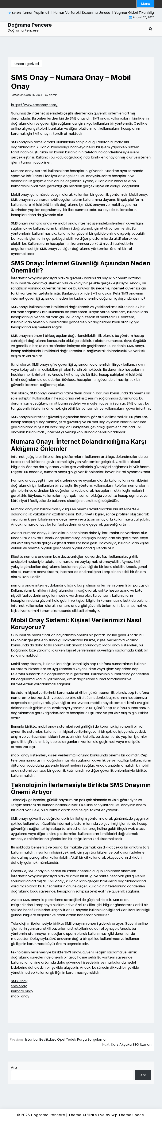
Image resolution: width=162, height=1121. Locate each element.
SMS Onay (19, 981)
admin (53, 95)
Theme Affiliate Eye (87, 1115)
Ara (14, 1067)
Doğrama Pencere (30, 25)
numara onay (22, 991)
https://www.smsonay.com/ (34, 104)
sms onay (19, 986)
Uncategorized (26, 63)
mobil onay (20, 996)
